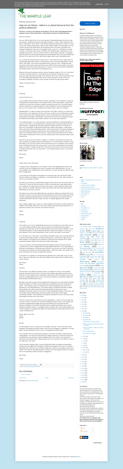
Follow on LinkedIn (90, 23)
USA (83, 286)
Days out (82, 240)
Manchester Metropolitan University (90, 189)
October (85, 317)
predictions (94, 275)
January (85, 352)
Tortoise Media (85, 216)
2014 (82, 364)
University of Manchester (97, 285)
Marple (92, 265)
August (85, 336)
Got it (107, 4)
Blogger (78, 456)
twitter (87, 285)
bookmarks (95, 232)
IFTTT (87, 250)
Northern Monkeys (97, 269)
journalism (99, 252)
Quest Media (84, 212)
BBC (82, 204)
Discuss (92, 240)
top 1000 (100, 283)
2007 (82, 379)
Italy (84, 252)
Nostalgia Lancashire (85, 273)
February (85, 350)
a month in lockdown (92, 226)
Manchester (85, 261)
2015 (82, 361)
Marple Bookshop (85, 191)
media (102, 265)
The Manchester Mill (86, 213)
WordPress (82, 288)
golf (99, 246)
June (84, 341)
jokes (90, 252)
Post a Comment (26, 374)
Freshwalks (84, 183)
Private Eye (84, 210)
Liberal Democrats (31, 366)
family (82, 242)
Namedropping (84, 269)
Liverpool (82, 259)
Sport (90, 280)
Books (102, 232)
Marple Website (85, 193)
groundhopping (84, 248)
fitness (99, 242)
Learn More (99, 4)
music (85, 268)
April (84, 345)
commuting (83, 238)
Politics (38, 366)
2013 (82, 366)
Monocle (83, 206)
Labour (25, 366)
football (90, 244)
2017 (82, 357)
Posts (83, 428)
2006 (82, 382)
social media (96, 278)
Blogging (94, 231)
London (96, 259)
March (84, 347)
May (84, 343)
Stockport (98, 280)
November (86, 315)
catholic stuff (84, 236)
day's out (99, 238)
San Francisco (84, 278)
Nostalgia (97, 271)
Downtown (99, 240)
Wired (82, 219)
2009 (82, 375)
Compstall (92, 238)
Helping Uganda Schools (87, 187)
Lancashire (83, 256)
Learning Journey (94, 256)
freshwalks (101, 244)
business (88, 235)
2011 (82, 370)
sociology (82, 280)
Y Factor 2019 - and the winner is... (92, 321)
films (92, 242)
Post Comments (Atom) (32, 380)
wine (100, 286)
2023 (82, 302)
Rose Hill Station (96, 277)
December (86, 313)
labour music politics (97, 254)
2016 (82, 359)
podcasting (97, 273)
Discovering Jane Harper (89, 333)
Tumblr (81, 285)
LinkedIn (92, 257)
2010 (82, 373)
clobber (98, 236)
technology (83, 282)
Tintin (94, 283)
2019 (82, 311)
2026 (82, 295)
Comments (85, 431)
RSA (82, 197)
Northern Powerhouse (85, 271)
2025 (82, 297)
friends (87, 246)
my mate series (97, 268)
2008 (82, 377)
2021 (82, 306)
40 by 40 (82, 226)
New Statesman (85, 208)
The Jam (88, 283)
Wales (94, 286)
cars (99, 235)
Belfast (90, 228)
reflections (86, 277)
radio (102, 275)
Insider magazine (98, 250)
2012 (82, 368)
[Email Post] (40, 364)
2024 (82, 300)
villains (89, 286)
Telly (90, 282)
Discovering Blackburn (88, 331)
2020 (82, 308)
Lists (99, 258)
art (101, 226)
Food (81, 244)
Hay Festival (93, 248)
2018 (82, 355)
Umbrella (83, 217)
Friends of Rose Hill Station (88, 185)
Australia (82, 228)
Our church (84, 195)
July (84, 338)
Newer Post (23, 378)
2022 (82, 304)
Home (47, 378)
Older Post (71, 378)
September (86, 319)
